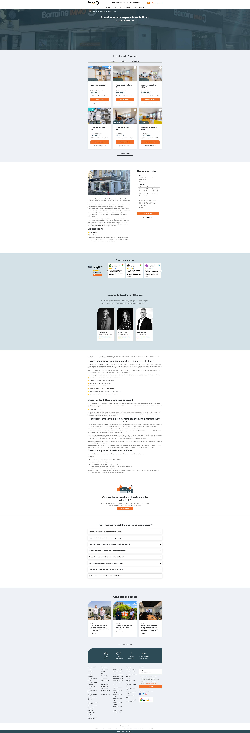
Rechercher (153, 36)
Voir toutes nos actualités (125, 644)
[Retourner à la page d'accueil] (96, 3)
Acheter (108, 7)
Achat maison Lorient (118, 674)
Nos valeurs (90, 674)
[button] (161, 271)
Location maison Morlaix (131, 674)
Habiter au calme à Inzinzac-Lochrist (98, 386)
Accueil (90, 11)
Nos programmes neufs (134, 2)
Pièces (126, 32)
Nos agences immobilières (118, 2)
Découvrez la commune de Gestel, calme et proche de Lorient (104, 377)
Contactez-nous (91, 712)
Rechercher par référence (98, 42)
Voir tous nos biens (125, 153)
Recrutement (91, 714)
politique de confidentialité (152, 683)
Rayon (117, 32)
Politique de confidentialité (140, 728)
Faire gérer (127, 7)
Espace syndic (93, 232)
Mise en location (104, 675)
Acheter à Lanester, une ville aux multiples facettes (101, 388)
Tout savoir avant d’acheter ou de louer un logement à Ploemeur (105, 391)
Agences (93, 11)
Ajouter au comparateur (100, 103)
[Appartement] (97, 35)
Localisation (109, 32)
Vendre (114, 7)
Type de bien (95, 32)
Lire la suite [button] (111, 276)
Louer (120, 7)
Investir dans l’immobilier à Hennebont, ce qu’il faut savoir (103, 394)
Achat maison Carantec (118, 672)
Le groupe (141, 7)
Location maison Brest (131, 669)
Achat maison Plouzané (118, 678)
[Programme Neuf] (97, 38)
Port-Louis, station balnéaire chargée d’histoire (101, 383)
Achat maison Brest (117, 669)
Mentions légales (128, 728)
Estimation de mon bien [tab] (121, 28)
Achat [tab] (96, 27)
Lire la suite (93, 633)
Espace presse (152, 728)
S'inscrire (150, 686)
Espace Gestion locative (95, 235)
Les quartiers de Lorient (95, 409)
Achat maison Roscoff (118, 680)
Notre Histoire (91, 672)
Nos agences (90, 676)
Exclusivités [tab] (135, 61)
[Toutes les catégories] (97, 34)
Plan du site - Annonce (107, 728)
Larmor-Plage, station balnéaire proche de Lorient (101, 380)
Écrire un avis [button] (97, 274)
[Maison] (97, 37)
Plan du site (97, 728)
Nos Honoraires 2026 (92, 705)
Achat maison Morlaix (118, 676)
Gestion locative (104, 678)
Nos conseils (90, 710)
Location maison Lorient (131, 672)
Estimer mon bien (125, 508)
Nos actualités (91, 708)
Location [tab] (106, 28)
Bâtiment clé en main (105, 694)
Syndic (134, 7)
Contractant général (105, 684)
